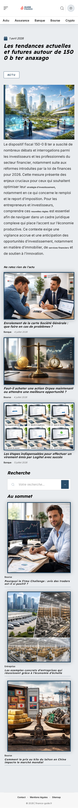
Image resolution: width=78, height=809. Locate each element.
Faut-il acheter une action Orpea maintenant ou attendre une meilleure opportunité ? (38, 390)
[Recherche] (62, 8)
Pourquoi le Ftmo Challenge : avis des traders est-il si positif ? (37, 582)
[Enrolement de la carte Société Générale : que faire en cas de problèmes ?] (39, 295)
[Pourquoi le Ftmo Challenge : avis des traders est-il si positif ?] (39, 538)
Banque (7, 332)
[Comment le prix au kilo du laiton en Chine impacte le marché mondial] (39, 716)
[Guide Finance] (26, 8)
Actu (11, 74)
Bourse (7, 397)
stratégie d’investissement (41, 187)
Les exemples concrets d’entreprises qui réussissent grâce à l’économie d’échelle (33, 672)
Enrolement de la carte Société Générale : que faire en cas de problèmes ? (36, 324)
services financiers (59, 247)
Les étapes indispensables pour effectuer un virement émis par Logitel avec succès (37, 455)
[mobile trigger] (7, 8)
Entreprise (10, 666)
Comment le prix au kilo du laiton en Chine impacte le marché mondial (35, 761)
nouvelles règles (39, 211)
